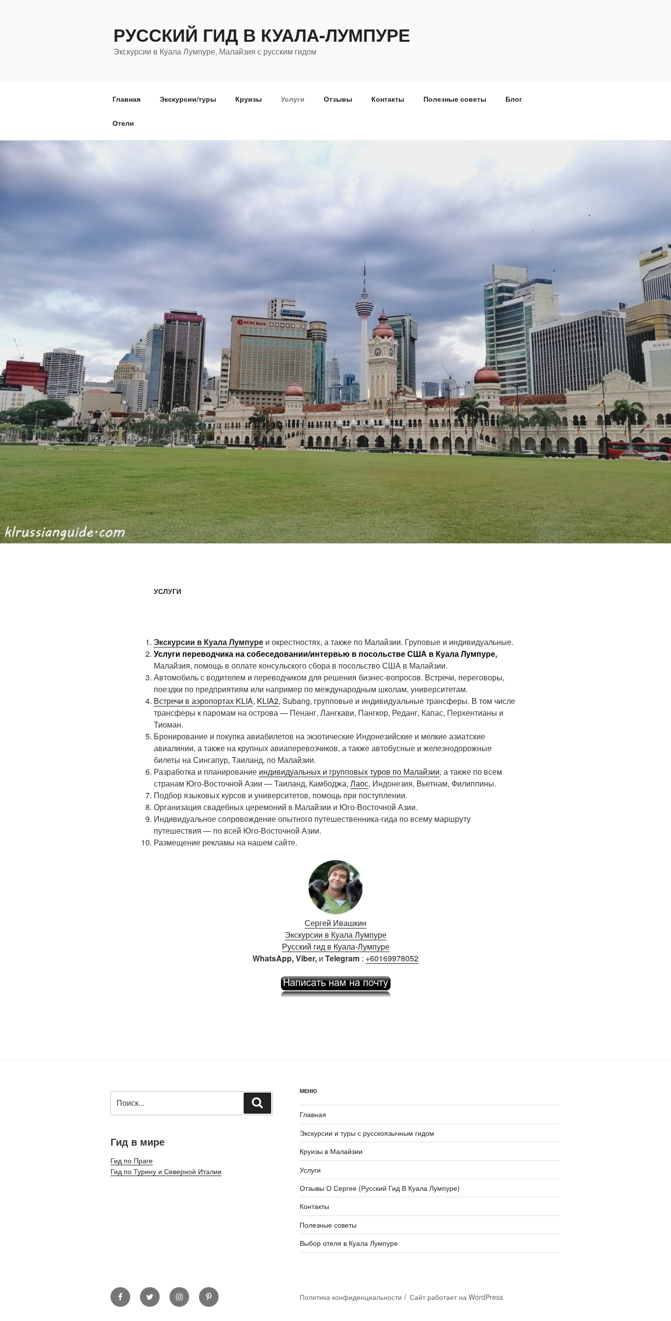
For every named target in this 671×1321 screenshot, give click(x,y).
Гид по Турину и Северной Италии (166, 1171)
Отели (123, 123)
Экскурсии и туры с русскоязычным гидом (367, 1133)
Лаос (359, 783)
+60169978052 (392, 958)
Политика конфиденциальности (351, 1297)
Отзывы (338, 99)
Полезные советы (454, 99)
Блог (513, 99)
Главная (126, 99)
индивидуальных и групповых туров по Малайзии (349, 771)
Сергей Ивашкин (335, 922)
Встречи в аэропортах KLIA (203, 700)
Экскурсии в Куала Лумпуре (336, 934)
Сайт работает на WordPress (456, 1297)
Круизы (248, 99)
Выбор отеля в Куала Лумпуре (349, 1243)
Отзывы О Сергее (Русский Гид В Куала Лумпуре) (380, 1188)
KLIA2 (268, 700)
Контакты (387, 99)
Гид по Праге (132, 1160)
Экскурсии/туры (188, 99)
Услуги (293, 99)
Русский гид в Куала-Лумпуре (261, 34)
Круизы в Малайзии (331, 1151)
